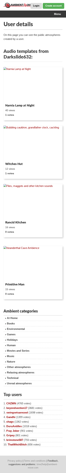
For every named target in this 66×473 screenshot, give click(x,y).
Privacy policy (15, 460)
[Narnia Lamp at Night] (33, 84)
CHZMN (11, 403)
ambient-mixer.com (21, 5)
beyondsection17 (16, 407)
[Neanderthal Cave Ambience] (33, 263)
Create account (53, 5)
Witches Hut (14, 163)
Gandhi (10, 417)
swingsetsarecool (17, 412)
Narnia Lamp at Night (19, 105)
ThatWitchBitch (17, 444)
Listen (12, 97)
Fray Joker (12, 430)
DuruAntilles (14, 426)
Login (36, 5)
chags (10, 421)
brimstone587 (14, 439)
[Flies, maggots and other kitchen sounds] (33, 201)
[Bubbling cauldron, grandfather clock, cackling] (33, 143)
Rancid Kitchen (15, 222)
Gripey (10, 435)
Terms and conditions (35, 460)
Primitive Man (14, 284)
